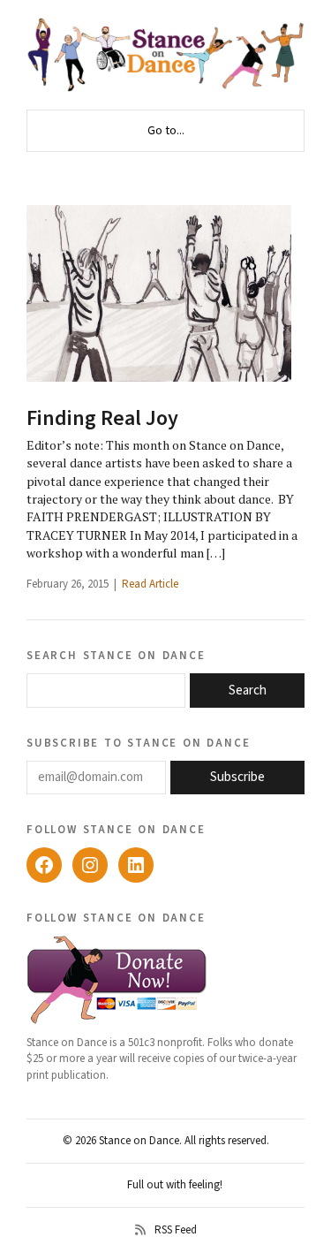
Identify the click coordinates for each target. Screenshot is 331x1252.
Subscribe (237, 777)
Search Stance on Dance (116, 655)
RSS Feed (175, 1230)
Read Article (150, 584)
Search (248, 690)
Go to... (165, 131)
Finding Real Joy (102, 418)
